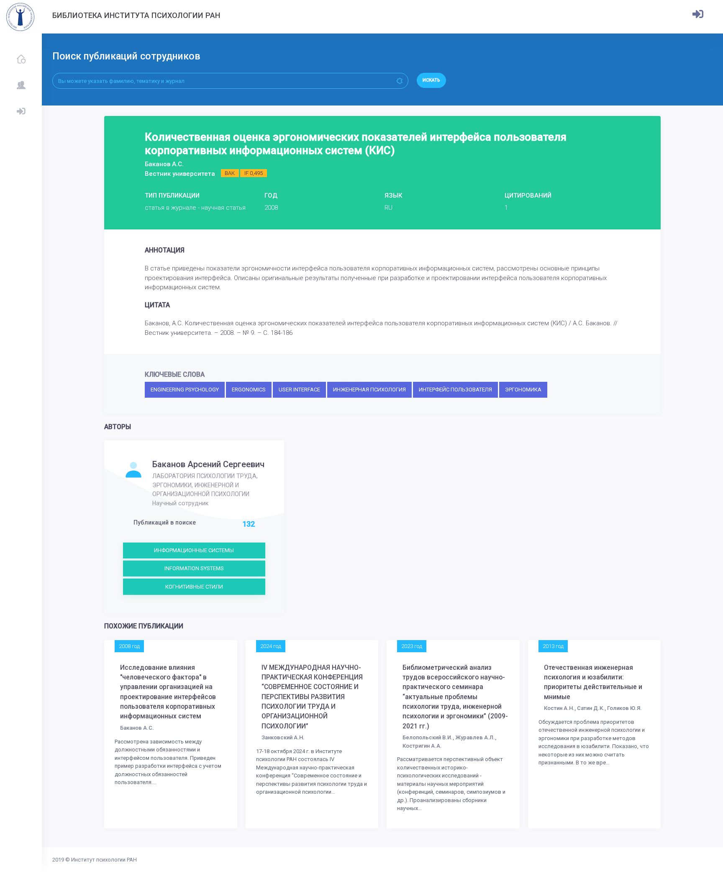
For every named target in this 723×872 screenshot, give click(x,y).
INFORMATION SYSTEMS (194, 568)
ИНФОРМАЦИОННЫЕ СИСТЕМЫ (194, 550)
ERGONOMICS (249, 389)
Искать (431, 80)
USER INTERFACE (299, 389)
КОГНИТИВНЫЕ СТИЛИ (194, 587)
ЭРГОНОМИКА (523, 389)
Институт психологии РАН (104, 860)
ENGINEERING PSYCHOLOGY (185, 389)
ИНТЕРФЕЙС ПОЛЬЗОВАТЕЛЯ (455, 389)
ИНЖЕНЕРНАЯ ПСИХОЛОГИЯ (369, 389)
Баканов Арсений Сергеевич (208, 464)
